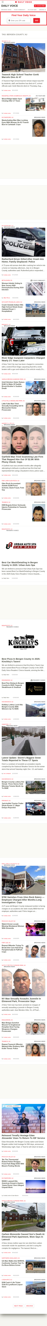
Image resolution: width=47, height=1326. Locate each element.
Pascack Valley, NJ (8, 921)
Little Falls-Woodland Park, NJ (13, 401)
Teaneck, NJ (6, 41)
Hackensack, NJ (7, 702)
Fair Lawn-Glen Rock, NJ (10, 480)
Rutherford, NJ (7, 117)
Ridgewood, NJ (7, 529)
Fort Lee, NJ (6, 942)
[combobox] (19, 20)
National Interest (13, 1106)
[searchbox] (20, 20)
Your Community (19, 9)
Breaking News (6, 9)
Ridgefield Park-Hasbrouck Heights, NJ (16, 96)
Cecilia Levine (7, 90)
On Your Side (32, 9)
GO (36, 20)
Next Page (18, 1306)
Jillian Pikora (6, 297)
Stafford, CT (6, 724)
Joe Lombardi (7, 773)
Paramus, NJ (6, 324)
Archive (29, 1306)
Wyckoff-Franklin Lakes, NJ (12, 302)
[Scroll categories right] (45, 9)
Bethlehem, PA (7, 280)
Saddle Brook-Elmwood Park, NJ (14, 379)
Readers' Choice (12, 530)
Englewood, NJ (7, 1020)
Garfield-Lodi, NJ (8, 423)
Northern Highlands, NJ (11, 1258)
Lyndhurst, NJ (7, 1279)
